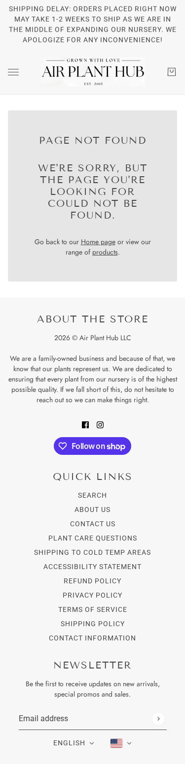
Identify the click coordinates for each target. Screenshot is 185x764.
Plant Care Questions (92, 538)
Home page (98, 242)
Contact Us (92, 524)
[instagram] (100, 424)
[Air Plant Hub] (92, 72)
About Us (92, 509)
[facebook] (85, 424)
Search (92, 495)
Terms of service (92, 609)
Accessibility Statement (92, 567)
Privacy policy (92, 595)
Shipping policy (93, 624)
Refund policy (92, 581)
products (105, 252)
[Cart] (171, 71)
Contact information (92, 638)
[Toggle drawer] (13, 72)
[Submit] (158, 718)
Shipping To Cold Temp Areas (92, 552)
